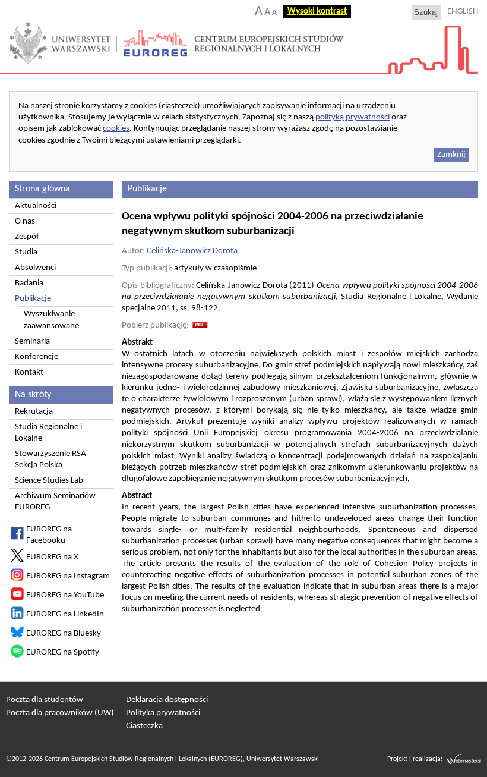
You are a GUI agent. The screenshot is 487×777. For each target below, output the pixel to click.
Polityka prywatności (163, 713)
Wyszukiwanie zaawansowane (51, 320)
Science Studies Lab (49, 480)
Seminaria (32, 341)
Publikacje (33, 298)
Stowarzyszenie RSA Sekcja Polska (50, 459)
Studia (26, 252)
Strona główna (42, 189)
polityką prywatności (352, 117)
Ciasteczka (144, 726)
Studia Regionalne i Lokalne (48, 433)
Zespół (27, 236)
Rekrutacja (34, 411)
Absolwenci (35, 267)
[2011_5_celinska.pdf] (200, 325)
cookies (116, 128)
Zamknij (451, 154)
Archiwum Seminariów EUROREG (55, 502)
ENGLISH (462, 11)
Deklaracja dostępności (167, 700)
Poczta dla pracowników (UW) (60, 713)
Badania (29, 283)
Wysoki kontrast (317, 11)
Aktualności (35, 206)
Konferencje (36, 357)
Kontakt (29, 372)
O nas (25, 221)
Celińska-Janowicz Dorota (192, 251)
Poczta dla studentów (44, 700)
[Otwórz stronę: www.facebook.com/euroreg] (17, 537)
